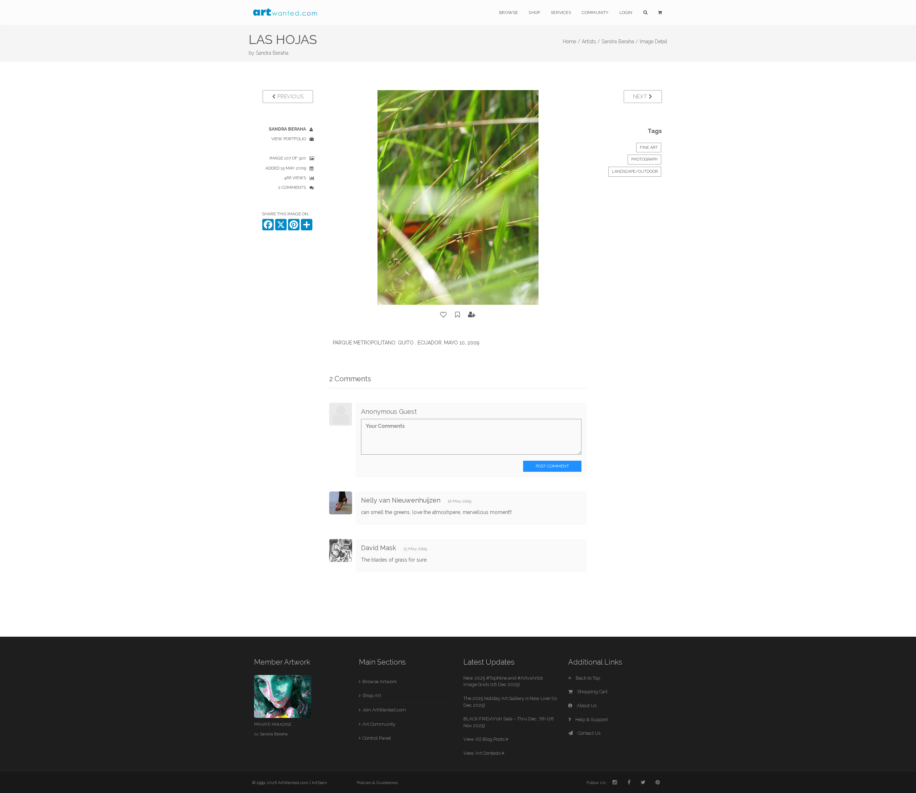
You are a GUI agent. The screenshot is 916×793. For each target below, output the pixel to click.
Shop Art (371, 695)
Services (561, 12)
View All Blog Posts (484, 739)
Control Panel (376, 738)
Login (626, 12)
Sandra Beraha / (619, 41)
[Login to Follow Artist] (471, 314)
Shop (534, 12)
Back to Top (587, 678)
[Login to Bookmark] (457, 314)
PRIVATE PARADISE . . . (276, 724)
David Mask (378, 548)
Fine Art (649, 147)
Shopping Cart (592, 691)
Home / (571, 41)
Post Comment (552, 466)
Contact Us (588, 733)
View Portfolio (288, 138)
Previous (290, 96)
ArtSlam (319, 782)
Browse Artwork (379, 681)
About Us (586, 705)
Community (595, 12)
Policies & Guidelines (377, 782)
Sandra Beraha (272, 53)
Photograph (644, 159)
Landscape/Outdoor (635, 171)
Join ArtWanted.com (384, 710)
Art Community (378, 724)
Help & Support (591, 719)
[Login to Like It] (444, 314)
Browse (508, 12)
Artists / (591, 41)
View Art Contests (482, 753)
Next (641, 96)
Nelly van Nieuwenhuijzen (400, 500)
